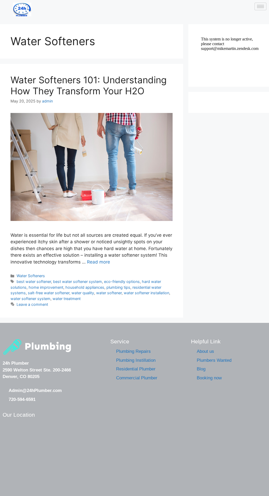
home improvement (46, 287)
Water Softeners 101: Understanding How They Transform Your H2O (89, 85)
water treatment (67, 298)
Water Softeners (31, 275)
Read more (98, 262)
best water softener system (77, 281)
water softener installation (146, 293)
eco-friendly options (122, 281)
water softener (109, 293)
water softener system (30, 298)
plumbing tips (118, 287)
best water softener (34, 281)
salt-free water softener (48, 293)
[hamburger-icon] (260, 6)
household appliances (84, 287)
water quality (82, 293)
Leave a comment (32, 304)
